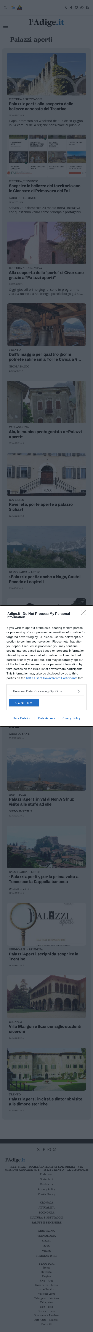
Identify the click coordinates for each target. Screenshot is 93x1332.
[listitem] (46, 691)
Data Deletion (22, 718)
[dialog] (46, 666)
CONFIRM (24, 702)
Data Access (46, 718)
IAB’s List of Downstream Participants (51, 678)
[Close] (84, 614)
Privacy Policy (71, 718)
